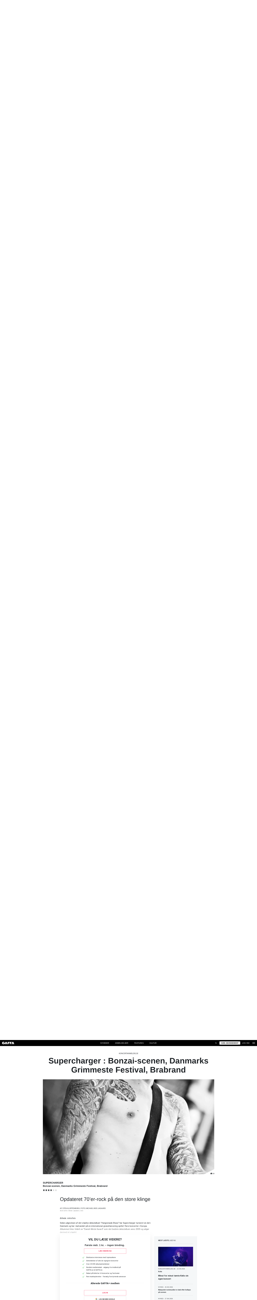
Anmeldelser (121, 1043)
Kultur (153, 1043)
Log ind (246, 1043)
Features (139, 1043)
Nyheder (104, 1043)
